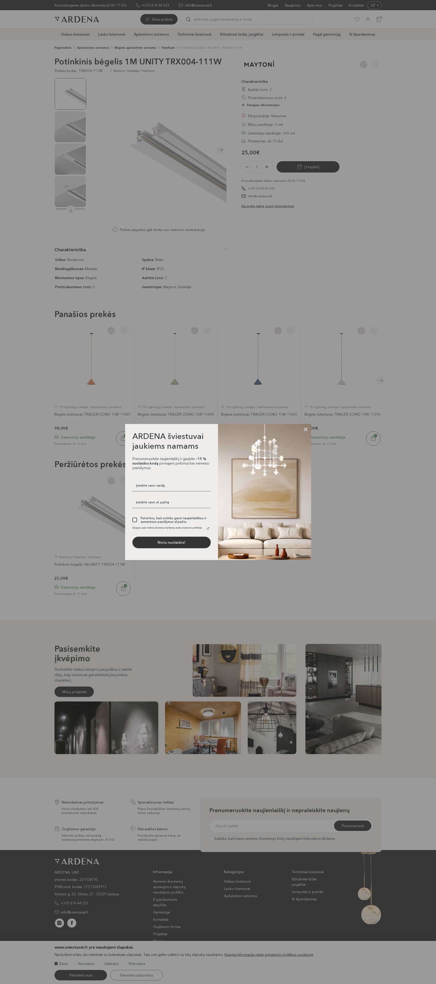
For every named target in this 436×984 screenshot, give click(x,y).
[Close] (305, 429)
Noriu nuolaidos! (172, 542)
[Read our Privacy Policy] (208, 528)
